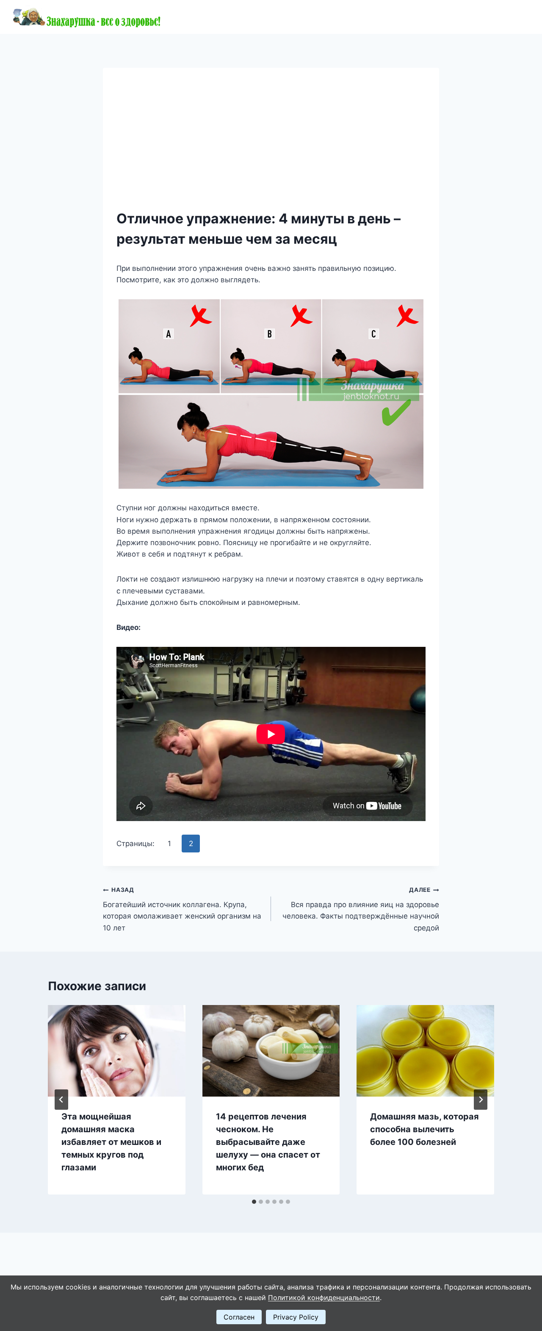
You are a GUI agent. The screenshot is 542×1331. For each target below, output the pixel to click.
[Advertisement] (271, 145)
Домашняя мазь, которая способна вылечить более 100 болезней (424, 1129)
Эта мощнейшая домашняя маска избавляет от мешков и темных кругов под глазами (111, 1141)
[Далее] (480, 1099)
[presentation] (116, 1051)
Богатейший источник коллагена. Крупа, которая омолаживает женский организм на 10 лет (182, 909)
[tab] (254, 1202)
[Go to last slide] (61, 1099)
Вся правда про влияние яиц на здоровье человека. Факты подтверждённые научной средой (360, 909)
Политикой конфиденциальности (324, 1297)
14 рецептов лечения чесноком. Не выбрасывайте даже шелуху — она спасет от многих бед (268, 1141)
